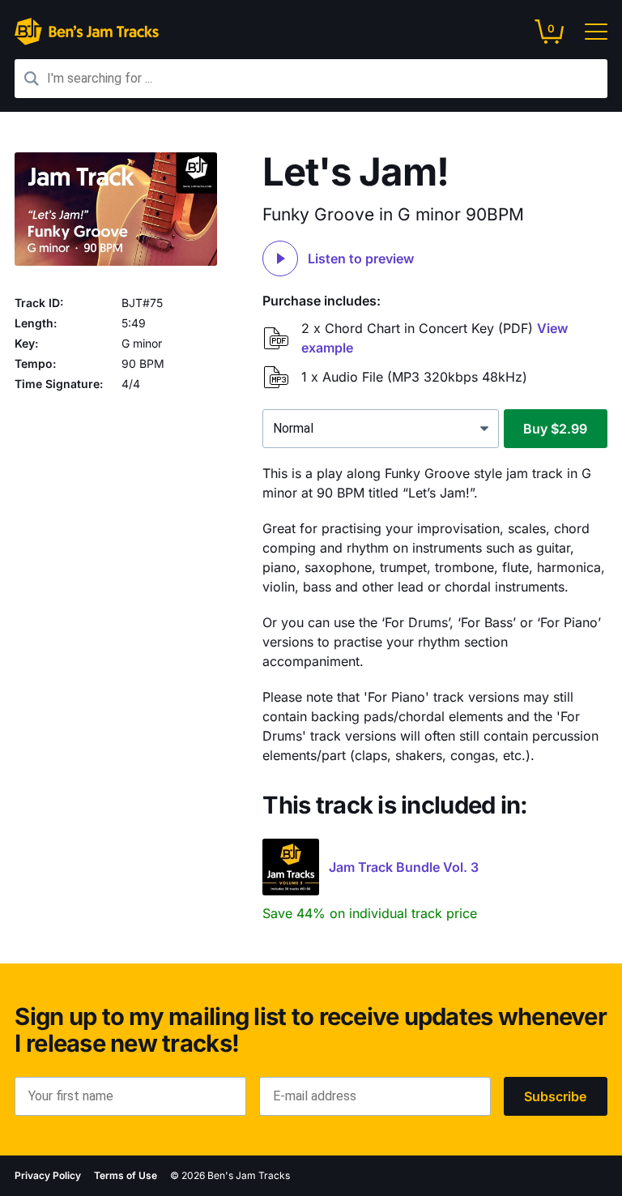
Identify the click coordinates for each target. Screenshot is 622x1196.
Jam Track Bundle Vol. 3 (404, 867)
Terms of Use (125, 1175)
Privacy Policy (48, 1175)
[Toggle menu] (589, 31)
